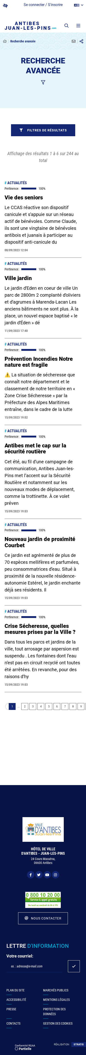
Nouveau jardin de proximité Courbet (40, 542)
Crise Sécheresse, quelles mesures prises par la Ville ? (40, 629)
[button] (66, 25)
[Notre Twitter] (39, 874)
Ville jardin (18, 278)
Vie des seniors (24, 197)
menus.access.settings (5, 5)
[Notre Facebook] (30, 874)
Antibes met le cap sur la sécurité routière (35, 448)
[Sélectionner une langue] (78, 5)
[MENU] (78, 25)
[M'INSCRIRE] (74, 966)
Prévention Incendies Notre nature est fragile (39, 362)
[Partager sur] (81, 41)
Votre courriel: (19, 956)
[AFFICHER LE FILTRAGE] (43, 82)
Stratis (79, 1044)
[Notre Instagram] (55, 874)
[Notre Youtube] (47, 874)
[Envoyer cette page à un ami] (73, 41)
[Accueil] (5, 41)
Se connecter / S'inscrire (43, 5)
